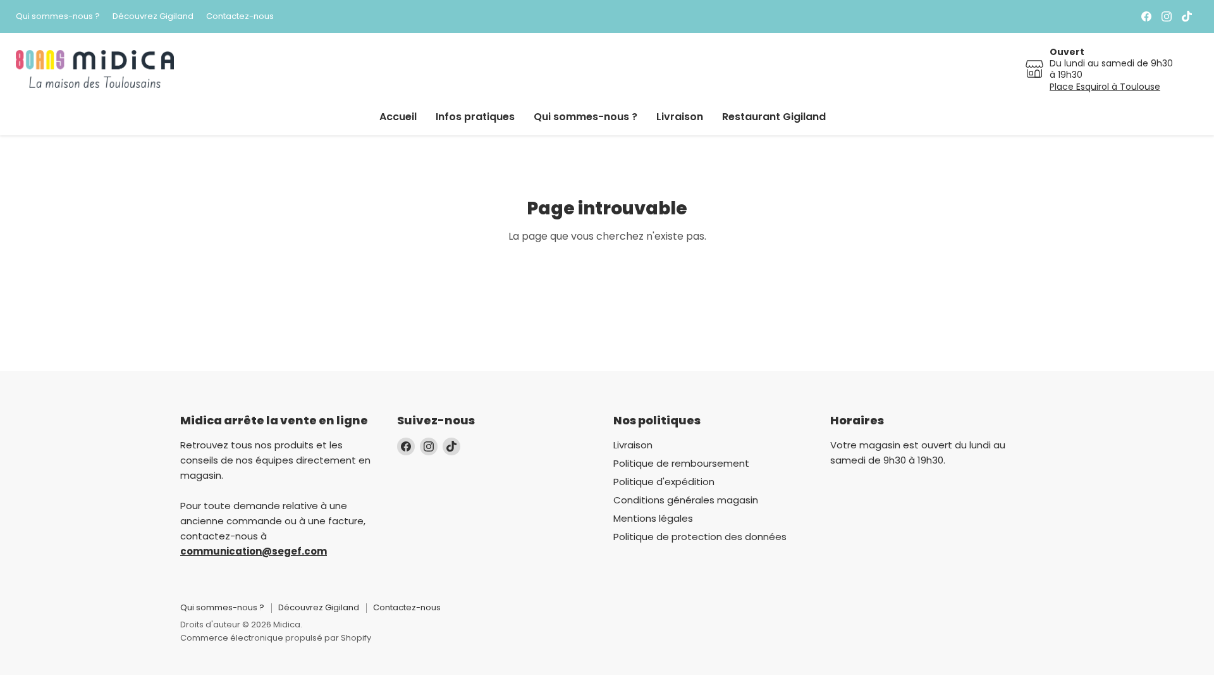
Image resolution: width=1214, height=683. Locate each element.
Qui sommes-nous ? (58, 17)
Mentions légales (653, 518)
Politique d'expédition (663, 481)
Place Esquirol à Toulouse (1105, 86)
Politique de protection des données (700, 536)
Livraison (679, 116)
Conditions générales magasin (685, 500)
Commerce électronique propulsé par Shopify (275, 638)
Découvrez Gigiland (153, 17)
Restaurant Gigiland (774, 116)
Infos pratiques (475, 116)
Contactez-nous (240, 17)
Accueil (398, 116)
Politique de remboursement (681, 463)
